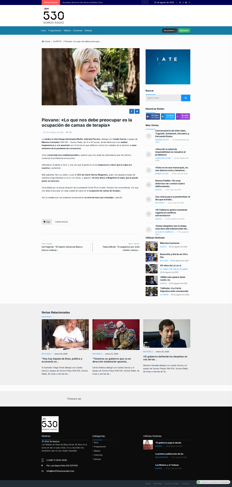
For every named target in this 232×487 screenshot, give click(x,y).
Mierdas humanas (169, 243)
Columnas (77, 30)
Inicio (43, 30)
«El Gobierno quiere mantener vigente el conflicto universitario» (171, 213)
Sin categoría (161, 457)
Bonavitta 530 (161, 174)
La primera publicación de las (169, 454)
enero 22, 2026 (111, 354)
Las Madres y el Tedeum (167, 465)
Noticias (88, 30)
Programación (54, 30)
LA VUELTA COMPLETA (164, 232)
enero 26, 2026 (60, 354)
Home (47, 41)
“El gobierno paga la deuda (168, 442)
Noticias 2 (160, 203)
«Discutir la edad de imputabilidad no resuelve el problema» (170, 152)
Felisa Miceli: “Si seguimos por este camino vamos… (121, 247)
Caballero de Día (163, 158)
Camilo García (61, 222)
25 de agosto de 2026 (178, 247)
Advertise (158, 483)
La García (164, 295)
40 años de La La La (170, 265)
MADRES (158, 446)
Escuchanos (169, 30)
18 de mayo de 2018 (174, 446)
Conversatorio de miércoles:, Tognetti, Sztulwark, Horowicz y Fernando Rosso (172, 133)
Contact (185, 483)
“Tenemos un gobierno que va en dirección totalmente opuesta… (111, 360)
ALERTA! (57, 41)
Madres (67, 30)
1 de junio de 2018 (179, 457)
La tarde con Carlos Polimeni (173, 269)
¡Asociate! (184, 30)
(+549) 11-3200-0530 (57, 460)
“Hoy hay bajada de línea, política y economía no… (62, 360)
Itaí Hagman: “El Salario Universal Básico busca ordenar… (62, 247)
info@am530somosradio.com (60, 471)
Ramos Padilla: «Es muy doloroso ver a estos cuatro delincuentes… (170, 183)
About (148, 483)
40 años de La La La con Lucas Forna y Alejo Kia (88, 2)
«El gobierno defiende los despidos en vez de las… (165, 358)
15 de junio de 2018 (174, 468)
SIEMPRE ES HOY (162, 140)
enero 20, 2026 (162, 352)
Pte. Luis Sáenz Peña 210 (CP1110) (62, 465)
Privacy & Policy (172, 483)
